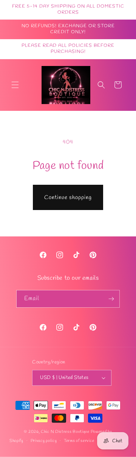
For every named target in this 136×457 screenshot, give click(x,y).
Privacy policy (44, 440)
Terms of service (79, 440)
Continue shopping (68, 197)
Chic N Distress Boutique (66, 431)
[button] (15, 85)
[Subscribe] (111, 299)
